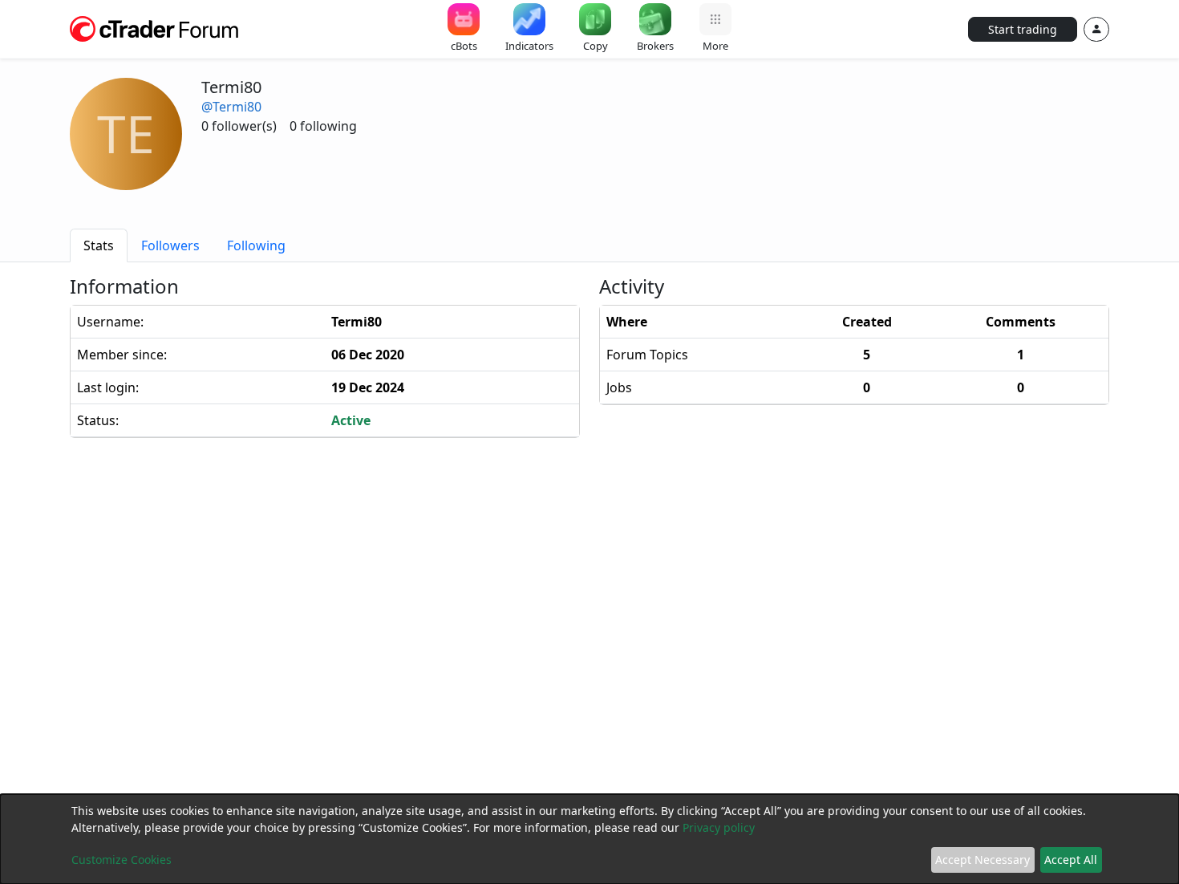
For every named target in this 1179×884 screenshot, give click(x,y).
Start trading (1022, 29)
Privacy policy (719, 827)
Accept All (1070, 859)
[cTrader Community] (155, 27)
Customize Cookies (121, 859)
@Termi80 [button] (231, 107)
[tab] (99, 245)
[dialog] (589, 839)
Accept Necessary (982, 859)
